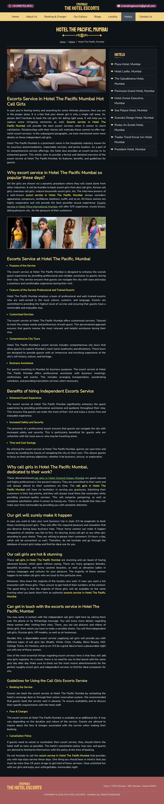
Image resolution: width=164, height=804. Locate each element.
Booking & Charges (55, 16)
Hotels (128, 16)
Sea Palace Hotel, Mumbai (131, 110)
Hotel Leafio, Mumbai (128, 71)
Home (15, 16)
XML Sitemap (134, 786)
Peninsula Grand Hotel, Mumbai (134, 91)
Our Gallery (80, 16)
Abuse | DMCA (149, 786)
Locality (112, 16)
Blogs (97, 16)
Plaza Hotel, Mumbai (127, 64)
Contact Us (145, 16)
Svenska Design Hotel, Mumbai (134, 118)
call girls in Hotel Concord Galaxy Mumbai (59, 478)
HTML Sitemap (118, 786)
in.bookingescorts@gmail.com (138, 6)
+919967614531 (22, 6)
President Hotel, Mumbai (130, 149)
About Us (31, 16)
